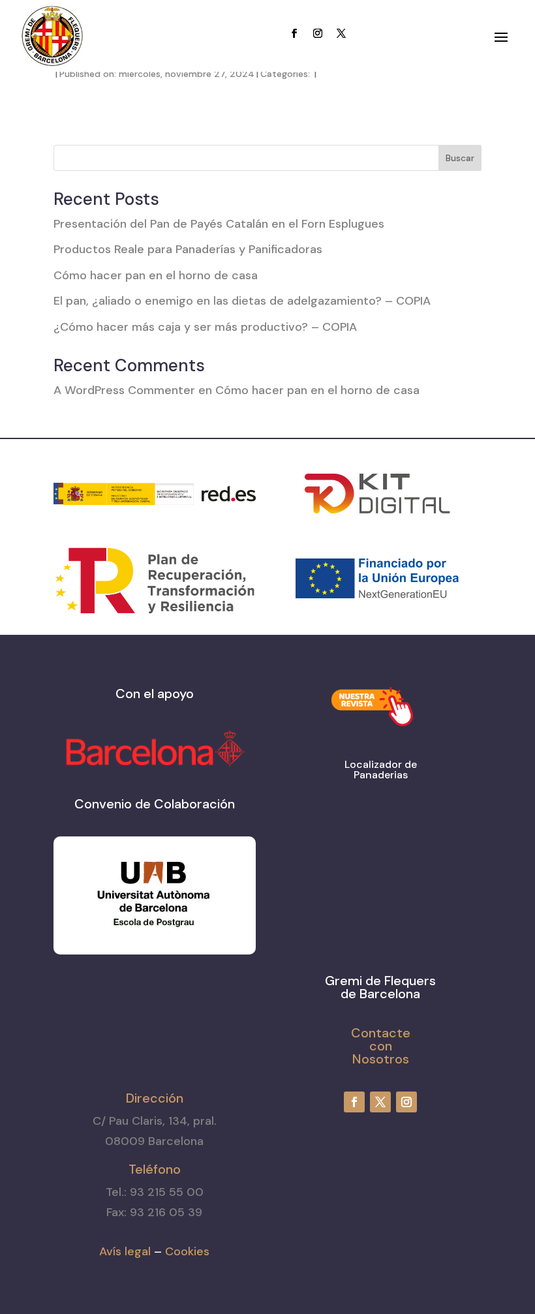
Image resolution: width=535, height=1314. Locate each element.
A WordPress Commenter (124, 390)
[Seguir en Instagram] (318, 33)
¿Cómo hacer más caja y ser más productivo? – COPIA (205, 327)
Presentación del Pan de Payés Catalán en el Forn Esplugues (219, 224)
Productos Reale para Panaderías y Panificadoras (188, 249)
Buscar (460, 158)
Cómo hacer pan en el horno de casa (156, 275)
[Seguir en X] (341, 33)
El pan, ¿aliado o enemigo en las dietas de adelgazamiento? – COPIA (242, 301)
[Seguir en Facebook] (294, 33)
